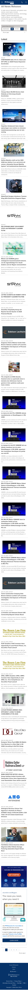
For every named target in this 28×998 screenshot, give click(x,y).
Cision (16, 987)
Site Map (19, 983)
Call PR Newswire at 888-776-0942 (14, 975)
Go (22, 29)
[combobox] (17, 29)
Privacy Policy (17, 981)
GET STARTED (14, 875)
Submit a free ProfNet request (12, 935)
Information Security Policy (9, 983)
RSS (24, 983)
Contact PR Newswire (13, 965)
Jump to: (8, 26)
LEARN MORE (14, 940)
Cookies (14, 985)
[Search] (26, 2)
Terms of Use (9, 981)
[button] (12, 29)
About (14, 969)
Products (14, 967)
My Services (13, 971)
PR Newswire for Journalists (13, 926)
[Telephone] (22, 2)
